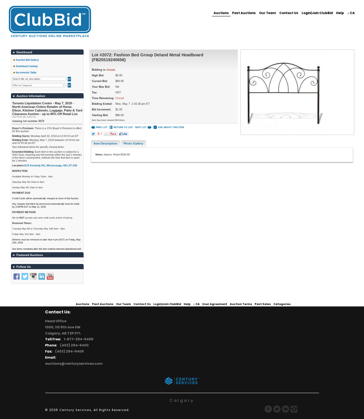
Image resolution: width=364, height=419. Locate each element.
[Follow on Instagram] (33, 276)
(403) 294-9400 (74, 345)
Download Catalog (26, 66)
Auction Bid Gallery (27, 59)
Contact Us (288, 13)
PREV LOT (101, 127)
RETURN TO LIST (123, 127)
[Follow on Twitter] (24, 276)
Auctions (221, 13)
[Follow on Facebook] (16, 276)
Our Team (267, 13)
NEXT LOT (141, 127)
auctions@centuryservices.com (74, 363)
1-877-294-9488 (78, 339)
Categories (282, 304)
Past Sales (263, 304)
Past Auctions (244, 13)
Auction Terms (241, 304)
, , (50, 165)
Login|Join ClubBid (317, 13)
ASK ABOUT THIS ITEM (171, 127)
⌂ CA (351, 13)
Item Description (105, 143)
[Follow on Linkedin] (41, 276)
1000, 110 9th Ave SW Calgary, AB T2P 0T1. (63, 330)
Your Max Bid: (101, 86)
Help (340, 13)
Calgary (182, 400)
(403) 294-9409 (69, 351)
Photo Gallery (133, 143)
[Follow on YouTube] (50, 276)
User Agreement (214, 304)
